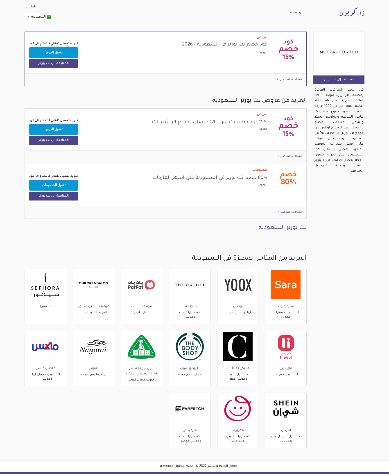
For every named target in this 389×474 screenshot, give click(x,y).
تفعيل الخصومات (54, 185)
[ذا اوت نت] (189, 285)
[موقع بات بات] (141, 285)
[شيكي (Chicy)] (238, 347)
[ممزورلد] (238, 409)
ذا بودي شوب (189, 368)
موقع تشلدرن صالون (93, 306)
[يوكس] (238, 285)
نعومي (93, 368)
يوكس (238, 306)
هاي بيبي (286, 368)
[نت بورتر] (339, 52)
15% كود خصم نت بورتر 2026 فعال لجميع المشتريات (209, 122)
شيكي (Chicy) (238, 368)
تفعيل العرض (54, 52)
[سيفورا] (45, 285)
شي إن (286, 430)
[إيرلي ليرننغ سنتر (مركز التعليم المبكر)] (141, 347)
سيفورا (45, 306)
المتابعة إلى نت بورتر (339, 80)
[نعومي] (93, 347)
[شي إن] (286, 409)
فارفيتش (190, 430)
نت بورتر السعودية (282, 228)
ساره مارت (286, 306)
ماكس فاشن (45, 368)
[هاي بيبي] (286, 347)
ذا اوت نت (190, 306)
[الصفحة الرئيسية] (351, 12)
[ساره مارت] (286, 285)
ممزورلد (238, 430)
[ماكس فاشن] (45, 347)
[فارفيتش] (189, 409)
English (31, 7)
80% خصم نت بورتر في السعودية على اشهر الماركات (209, 178)
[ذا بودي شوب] (189, 347)
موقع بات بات (141, 306)
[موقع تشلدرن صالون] (93, 285)
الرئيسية (296, 13)
